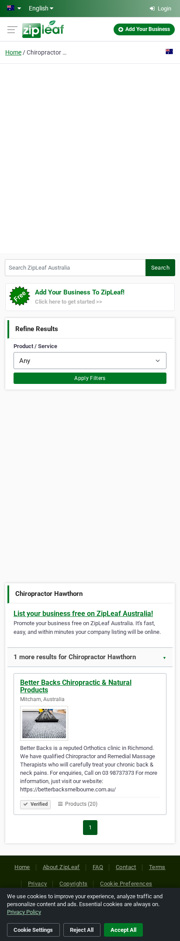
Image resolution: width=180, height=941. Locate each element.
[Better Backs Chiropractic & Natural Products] (90, 723)
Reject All (81, 930)
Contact (126, 867)
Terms (157, 867)
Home (13, 52)
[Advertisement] (90, 157)
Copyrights (73, 883)
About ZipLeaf (61, 867)
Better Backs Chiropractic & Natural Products (76, 686)
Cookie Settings (33, 930)
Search (160, 267)
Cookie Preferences (126, 883)
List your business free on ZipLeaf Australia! (83, 613)
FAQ (98, 867)
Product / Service (35, 346)
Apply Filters (90, 378)
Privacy (37, 883)
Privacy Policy (24, 912)
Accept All (123, 930)
